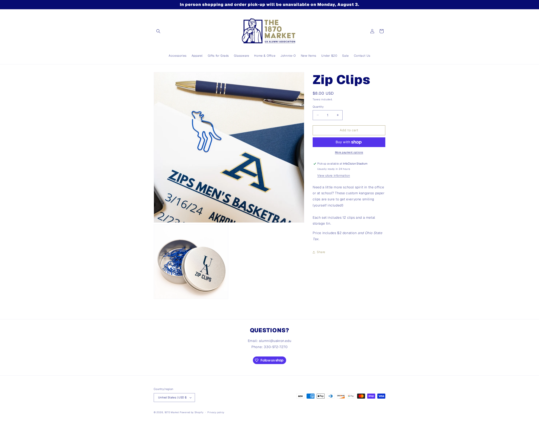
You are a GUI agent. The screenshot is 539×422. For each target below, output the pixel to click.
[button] (158, 31)
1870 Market (171, 412)
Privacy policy (215, 412)
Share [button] (321, 252)
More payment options (349, 152)
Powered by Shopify (192, 412)
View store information (333, 175)
